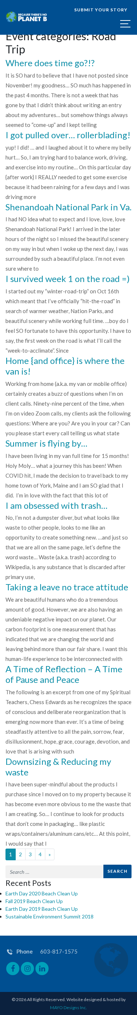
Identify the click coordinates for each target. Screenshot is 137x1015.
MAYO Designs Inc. (68, 1007)
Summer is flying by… (46, 443)
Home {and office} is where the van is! (65, 365)
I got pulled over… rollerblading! (67, 134)
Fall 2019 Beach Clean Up (34, 901)
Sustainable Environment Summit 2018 (49, 916)
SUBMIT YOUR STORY (101, 9)
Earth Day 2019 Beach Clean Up (41, 909)
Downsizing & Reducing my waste (58, 766)
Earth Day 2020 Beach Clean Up (41, 893)
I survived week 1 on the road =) (67, 278)
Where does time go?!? (50, 62)
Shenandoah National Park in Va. (68, 207)
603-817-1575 (58, 951)
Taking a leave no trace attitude (66, 587)
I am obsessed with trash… (56, 505)
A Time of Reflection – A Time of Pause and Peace (63, 674)
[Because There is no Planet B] (26, 17)
